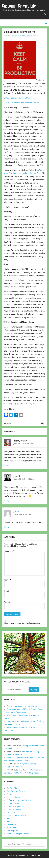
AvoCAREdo (12, 788)
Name (7, 580)
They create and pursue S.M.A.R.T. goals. (21, 97)
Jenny (9, 423)
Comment (9, 551)
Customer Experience (15, 806)
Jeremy (9, 821)
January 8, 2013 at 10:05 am (23, 443)
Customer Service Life (19, 6)
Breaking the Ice (13, 797)
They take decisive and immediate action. (22, 102)
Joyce (9, 757)
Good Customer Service (16, 815)
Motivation (11, 827)
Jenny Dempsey (32, 35)
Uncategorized (13, 830)
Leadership (11, 824)
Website (7, 602)
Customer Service (14, 809)
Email (7, 591)
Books (9, 794)
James (16, 511)
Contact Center (13, 803)
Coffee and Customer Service (19, 800)
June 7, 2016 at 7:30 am (22, 514)
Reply (6, 465)
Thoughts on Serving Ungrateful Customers (24, 706)
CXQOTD (11, 812)
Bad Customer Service (16, 791)
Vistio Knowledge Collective (18, 833)
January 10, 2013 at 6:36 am (23, 479)
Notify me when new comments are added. (22, 623)
